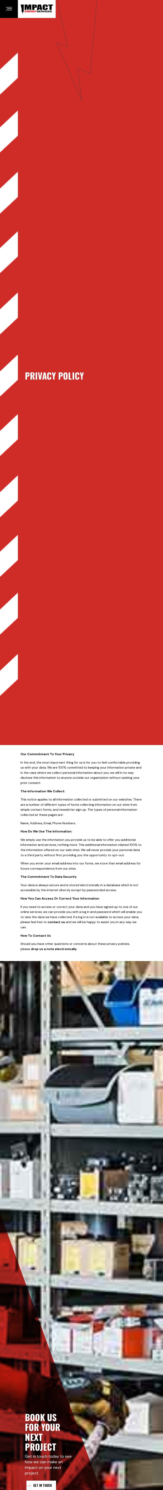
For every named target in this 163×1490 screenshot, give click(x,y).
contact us (56, 922)
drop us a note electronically (54, 949)
